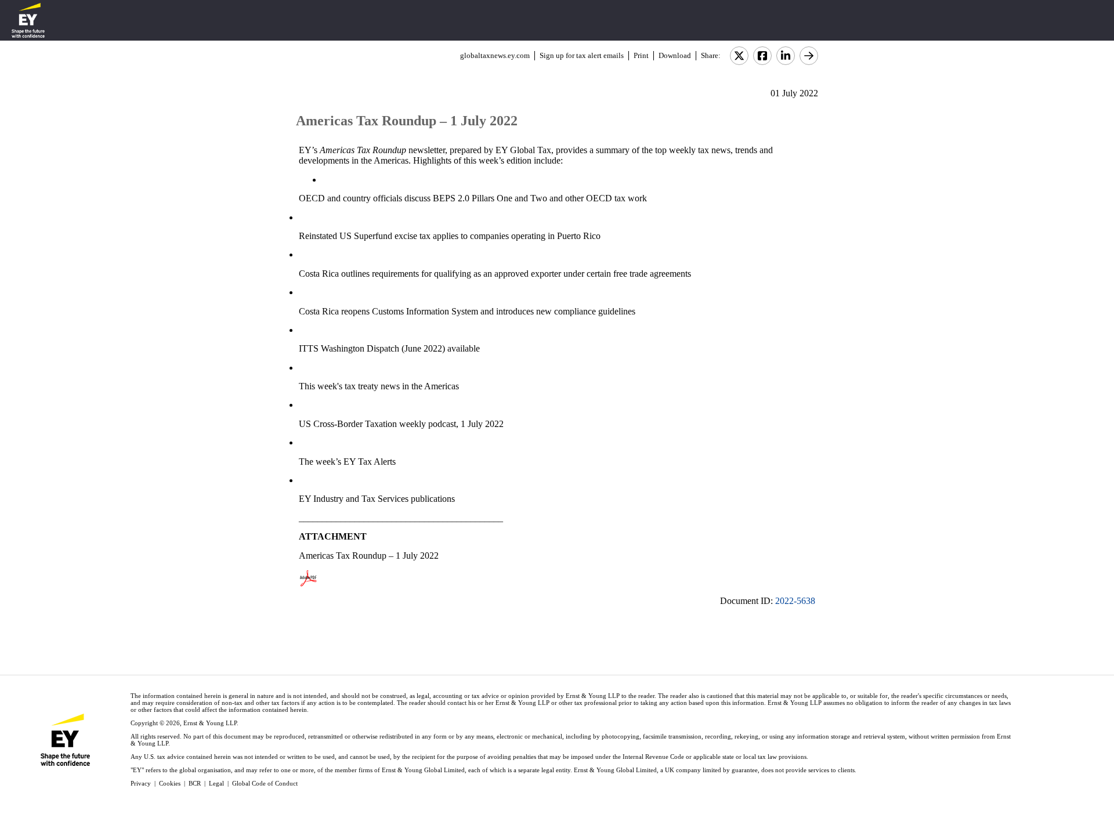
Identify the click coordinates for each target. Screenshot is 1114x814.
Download (675, 55)
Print (641, 55)
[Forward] (809, 55)
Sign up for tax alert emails (582, 55)
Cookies (169, 783)
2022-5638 (795, 601)
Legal (216, 783)
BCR (195, 783)
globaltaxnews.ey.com (495, 55)
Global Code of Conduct (265, 783)
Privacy (141, 783)
